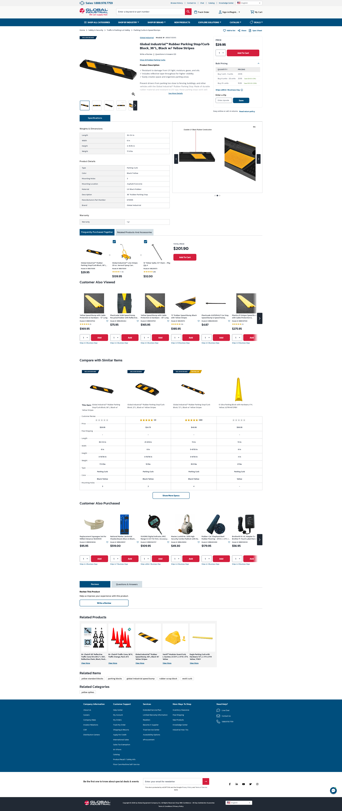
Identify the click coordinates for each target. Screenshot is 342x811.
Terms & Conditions (165, 806)
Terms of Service (201, 787)
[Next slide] (259, 159)
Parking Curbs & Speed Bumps (147, 30)
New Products (178, 719)
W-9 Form (117, 749)
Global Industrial (147, 37)
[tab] (95, 118)
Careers (86, 715)
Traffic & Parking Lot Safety (118, 30)
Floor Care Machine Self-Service (126, 764)
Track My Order (119, 724)
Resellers (146, 719)
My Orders (117, 719)
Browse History (177, 3)
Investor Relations (90, 724)
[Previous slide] (176, 159)
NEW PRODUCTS (182, 22)
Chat (202, 3)
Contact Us (191, 3)
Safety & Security (95, 30)
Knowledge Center (226, 3)
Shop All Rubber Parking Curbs (152, 60)
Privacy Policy (187, 787)
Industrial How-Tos (180, 729)
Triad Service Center (151, 729)
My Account (118, 715)
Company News (89, 719)
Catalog (211, 3)
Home (82, 30)
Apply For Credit (119, 734)
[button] (249, 3)
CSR (85, 729)
